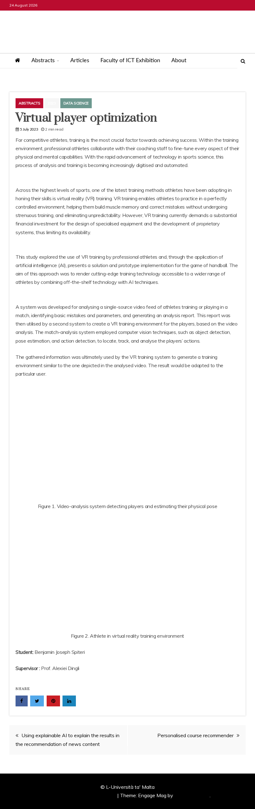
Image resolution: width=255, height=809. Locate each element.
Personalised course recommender (195, 735)
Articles (79, 60)
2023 (52, 103)
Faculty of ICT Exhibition (130, 60)
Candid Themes (192, 795)
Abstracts (43, 60)
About (178, 60)
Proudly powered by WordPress (81, 795)
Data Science (76, 103)
